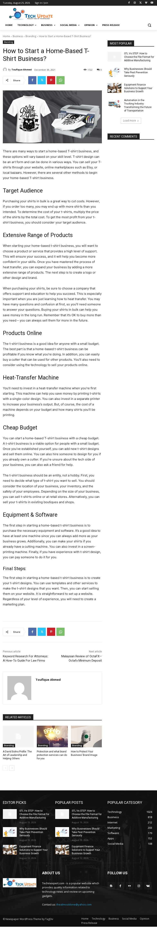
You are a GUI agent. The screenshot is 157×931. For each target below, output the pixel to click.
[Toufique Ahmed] (5, 70)
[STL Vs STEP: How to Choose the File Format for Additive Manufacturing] (114, 57)
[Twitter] (140, 3)
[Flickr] (129, 885)
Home (6, 36)
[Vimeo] (146, 3)
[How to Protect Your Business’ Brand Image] (86, 736)
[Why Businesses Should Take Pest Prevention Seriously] (114, 72)
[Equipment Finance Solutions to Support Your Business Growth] (114, 88)
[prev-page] (5, 768)
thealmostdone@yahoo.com (74, 904)
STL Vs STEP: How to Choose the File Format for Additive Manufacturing (139, 57)
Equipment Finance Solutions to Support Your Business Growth (138, 88)
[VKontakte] (147, 885)
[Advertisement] (106, 14)
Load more (129, 120)
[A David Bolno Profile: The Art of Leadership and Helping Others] (18, 736)
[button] (149, 25)
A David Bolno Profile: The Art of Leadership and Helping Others (17, 755)
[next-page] (12, 768)
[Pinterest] (51, 80)
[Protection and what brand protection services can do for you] (52, 736)
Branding (31, 36)
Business (18, 36)
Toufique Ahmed (21, 69)
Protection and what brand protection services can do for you (52, 755)
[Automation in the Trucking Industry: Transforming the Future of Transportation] (114, 103)
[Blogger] (111, 885)
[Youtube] (151, 3)
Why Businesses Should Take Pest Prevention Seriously (138, 72)
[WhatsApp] (60, 80)
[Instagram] (134, 3)
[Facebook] (129, 3)
